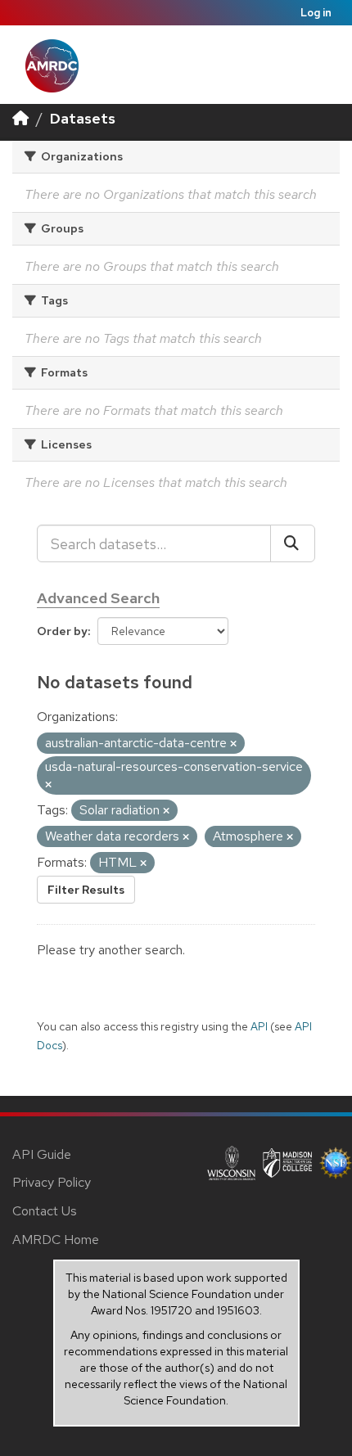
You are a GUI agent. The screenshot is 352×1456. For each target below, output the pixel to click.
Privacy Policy (51, 1182)
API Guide (41, 1154)
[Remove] (233, 744)
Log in (316, 13)
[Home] (20, 118)
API (259, 1026)
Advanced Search (98, 597)
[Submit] (292, 543)
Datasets (82, 118)
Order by (62, 631)
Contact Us (44, 1210)
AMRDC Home (55, 1239)
